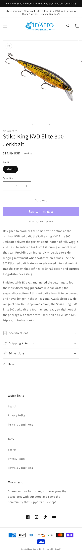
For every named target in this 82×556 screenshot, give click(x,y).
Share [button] (11, 364)
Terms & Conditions (20, 424)
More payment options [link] (41, 221)
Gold (10, 169)
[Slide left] (32, 123)
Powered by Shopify (53, 549)
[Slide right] (49, 123)
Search (12, 406)
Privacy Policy (16, 415)
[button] (5, 25)
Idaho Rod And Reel (35, 549)
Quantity (8, 178)
